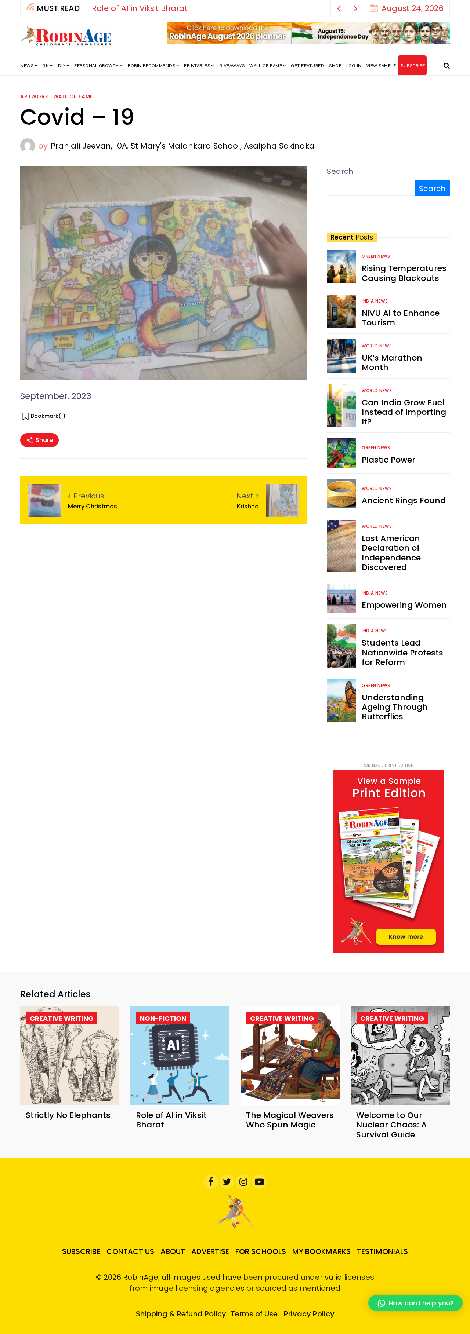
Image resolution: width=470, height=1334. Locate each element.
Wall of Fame (265, 66)
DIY (62, 66)
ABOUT (172, 1251)
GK (45, 66)
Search (340, 171)
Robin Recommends (151, 66)
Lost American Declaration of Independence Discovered (391, 553)
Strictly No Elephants (68, 1115)
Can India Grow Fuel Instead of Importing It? (404, 412)
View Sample (381, 66)
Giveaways (232, 66)
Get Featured (307, 66)
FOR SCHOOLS (260, 1251)
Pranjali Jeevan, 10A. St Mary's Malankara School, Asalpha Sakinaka (183, 145)
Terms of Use (254, 1314)
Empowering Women (404, 605)
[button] (339, 8)
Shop (335, 66)
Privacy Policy (309, 1314)
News (26, 66)
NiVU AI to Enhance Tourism (401, 317)
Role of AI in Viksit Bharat (140, 8)
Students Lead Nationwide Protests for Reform (402, 652)
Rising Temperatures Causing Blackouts (404, 273)
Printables (197, 66)
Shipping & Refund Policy (181, 1314)
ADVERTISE (210, 1251)
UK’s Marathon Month (392, 362)
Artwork (34, 96)
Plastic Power (388, 459)
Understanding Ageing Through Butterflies (395, 707)
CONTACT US (130, 1251)
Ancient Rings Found (404, 500)
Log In (354, 66)
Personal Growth (96, 66)
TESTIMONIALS (382, 1251)
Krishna (248, 506)
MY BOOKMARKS (321, 1251)
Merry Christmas (92, 506)
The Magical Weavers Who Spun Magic (290, 1120)
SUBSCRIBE (413, 66)
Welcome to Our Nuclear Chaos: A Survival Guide (391, 1125)
